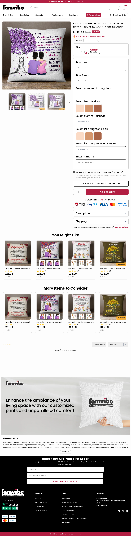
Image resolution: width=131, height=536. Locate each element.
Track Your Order (68, 514)
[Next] (70, 101)
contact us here (121, 227)
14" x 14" (81, 51)
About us (38, 498)
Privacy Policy (39, 506)
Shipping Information (69, 502)
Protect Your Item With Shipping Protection (99, 172)
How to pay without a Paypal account (75, 518)
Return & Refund (68, 510)
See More (65, 452)
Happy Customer (41, 502)
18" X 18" (94, 51)
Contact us (66, 498)
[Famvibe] (13, 7)
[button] (40, 15)
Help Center (66, 523)
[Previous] (3, 101)
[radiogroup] (101, 108)
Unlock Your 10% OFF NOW (65, 481)
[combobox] (69, 7)
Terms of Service (41, 510)
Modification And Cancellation (72, 506)
